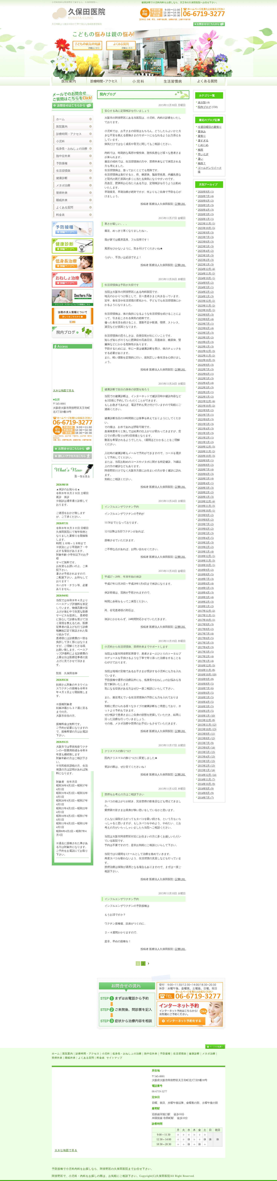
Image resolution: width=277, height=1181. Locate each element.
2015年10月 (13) (207, 729)
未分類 (202, 102)
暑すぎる (203, 140)
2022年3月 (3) (206, 387)
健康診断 (61, 178)
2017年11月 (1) (206, 615)
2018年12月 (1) (206, 556)
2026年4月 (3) (206, 209)
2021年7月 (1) (206, 414)
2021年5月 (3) (206, 424)
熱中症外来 (63, 156)
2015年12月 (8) (206, 720)
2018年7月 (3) (206, 578)
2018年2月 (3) (206, 601)
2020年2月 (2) (206, 492)
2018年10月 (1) (206, 565)
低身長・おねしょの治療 (71, 148)
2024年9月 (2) (206, 282)
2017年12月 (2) (206, 610)
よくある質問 (64, 207)
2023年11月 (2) (206, 305)
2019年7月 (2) (206, 524)
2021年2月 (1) (206, 437)
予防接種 (61, 163)
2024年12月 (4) (206, 268)
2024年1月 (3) (206, 296)
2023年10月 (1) (206, 310)
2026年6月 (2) (206, 200)
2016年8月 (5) (206, 683)
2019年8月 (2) (206, 519)
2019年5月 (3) (206, 533)
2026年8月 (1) (206, 191)
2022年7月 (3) (206, 369)
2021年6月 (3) (206, 419)
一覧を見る (84, 476)
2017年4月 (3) (206, 647)
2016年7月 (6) (206, 688)
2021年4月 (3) (206, 428)
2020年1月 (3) (206, 496)
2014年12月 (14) (207, 774)
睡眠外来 (61, 200)
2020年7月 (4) (206, 469)
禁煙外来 (61, 192)
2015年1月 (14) (206, 770)
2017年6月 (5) (206, 638)
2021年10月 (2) (206, 405)
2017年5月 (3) (206, 642)
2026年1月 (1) (206, 219)
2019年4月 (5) (206, 537)
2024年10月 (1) (206, 278)
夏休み (202, 131)
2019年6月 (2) (206, 528)
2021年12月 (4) (206, 401)
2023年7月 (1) (206, 323)
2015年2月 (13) (206, 765)
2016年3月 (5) (206, 706)
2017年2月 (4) (206, 656)
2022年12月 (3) (206, 351)
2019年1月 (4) (206, 551)
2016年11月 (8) (206, 670)
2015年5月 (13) (206, 752)
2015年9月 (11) (206, 733)
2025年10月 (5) (206, 228)
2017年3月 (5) (206, 651)
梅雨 (200, 149)
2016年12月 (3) (206, 665)
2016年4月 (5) (206, 701)
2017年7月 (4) (206, 633)
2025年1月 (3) (206, 264)
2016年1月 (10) (206, 715)
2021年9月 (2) (206, 410)
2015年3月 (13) (206, 761)
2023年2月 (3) (206, 341)
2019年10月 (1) (206, 510)
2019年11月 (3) (206, 505)
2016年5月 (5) (206, 697)
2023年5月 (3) (206, 332)
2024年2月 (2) (206, 291)
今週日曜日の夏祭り (210, 126)
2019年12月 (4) (206, 501)
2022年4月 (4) (206, 382)
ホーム (60, 119)
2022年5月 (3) (206, 378)
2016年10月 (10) (207, 674)
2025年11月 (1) (206, 223)
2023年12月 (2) (206, 300)
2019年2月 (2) (206, 547)
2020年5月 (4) (206, 478)
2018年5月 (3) (206, 587)
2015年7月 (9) (206, 743)
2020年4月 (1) (206, 483)
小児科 (60, 141)
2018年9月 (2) (206, 569)
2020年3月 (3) (206, 487)
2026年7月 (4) (206, 196)
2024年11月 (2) (206, 273)
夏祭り (202, 136)
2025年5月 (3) (206, 246)
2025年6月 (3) (206, 241)
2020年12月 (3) (206, 446)
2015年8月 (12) (206, 738)
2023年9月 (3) (206, 314)
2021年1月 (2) (206, 442)
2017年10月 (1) (206, 619)
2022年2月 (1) (206, 392)
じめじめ (203, 145)
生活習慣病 (63, 170)
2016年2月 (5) (206, 710)
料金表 (60, 214)
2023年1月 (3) (206, 346)
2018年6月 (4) (206, 583)
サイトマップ (114, 1057)
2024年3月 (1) (206, 287)
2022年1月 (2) (206, 396)
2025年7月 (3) (206, 237)
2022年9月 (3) (206, 364)
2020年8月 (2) (206, 464)
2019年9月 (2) (206, 515)
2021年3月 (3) (206, 433)
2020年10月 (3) (206, 455)
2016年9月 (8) (206, 679)
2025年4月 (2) (206, 250)
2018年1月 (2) (206, 606)
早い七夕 (203, 154)
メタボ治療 (63, 185)
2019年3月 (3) (206, 542)
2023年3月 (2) (206, 337)
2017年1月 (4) (206, 660)
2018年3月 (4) (206, 597)
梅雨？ (202, 163)
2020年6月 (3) (206, 474)
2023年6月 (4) (206, 328)
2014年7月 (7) (206, 797)
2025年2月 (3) (206, 259)
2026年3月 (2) (206, 214)
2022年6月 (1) (206, 373)
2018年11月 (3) (206, 560)
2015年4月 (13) (206, 756)
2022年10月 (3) (206, 360)
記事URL (180, 203)
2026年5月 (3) (206, 205)
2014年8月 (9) (206, 793)
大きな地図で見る (63, 390)
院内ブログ (204, 106)
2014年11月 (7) (206, 779)
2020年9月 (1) (206, 460)
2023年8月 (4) (206, 319)
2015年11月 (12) (207, 724)
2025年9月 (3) (206, 232)
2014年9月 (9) (206, 788)
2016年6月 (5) (206, 692)
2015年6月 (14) (206, 747)
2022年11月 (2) (206, 355)
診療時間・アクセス (69, 133)
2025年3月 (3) (206, 255)
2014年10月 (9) (206, 783)
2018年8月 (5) (206, 574)
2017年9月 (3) (206, 624)
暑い (200, 158)
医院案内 (61, 126)
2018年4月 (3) (206, 592)
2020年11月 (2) (206, 451)
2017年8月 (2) (206, 629)
